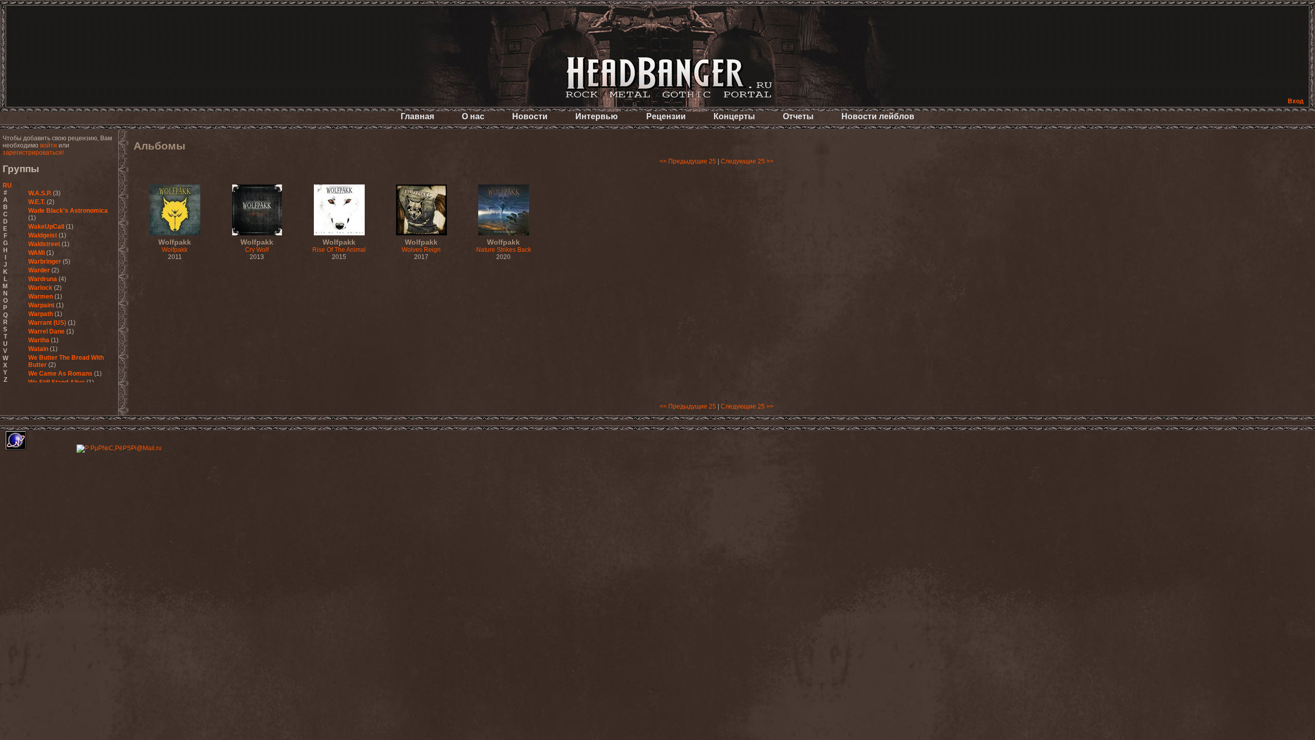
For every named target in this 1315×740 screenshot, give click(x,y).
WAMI (36, 252)
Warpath (40, 314)
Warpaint (41, 305)
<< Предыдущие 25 (688, 161)
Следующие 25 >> (747, 161)
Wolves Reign (421, 246)
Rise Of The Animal (339, 246)
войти (48, 145)
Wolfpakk (174, 246)
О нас (473, 116)
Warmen (40, 296)
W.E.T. (36, 202)
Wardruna (42, 279)
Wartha (38, 340)
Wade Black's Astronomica (68, 210)
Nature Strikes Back (503, 246)
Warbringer (44, 261)
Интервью (596, 116)
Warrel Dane (46, 331)
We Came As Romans (60, 373)
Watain (38, 349)
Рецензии (666, 116)
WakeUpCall (46, 226)
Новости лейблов (877, 116)
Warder (39, 270)
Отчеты (798, 116)
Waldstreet (44, 244)
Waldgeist (42, 235)
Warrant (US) (47, 322)
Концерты (734, 116)
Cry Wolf (256, 246)
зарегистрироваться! (33, 152)
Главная (417, 116)
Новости (530, 116)
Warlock (40, 287)
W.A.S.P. (39, 193)
